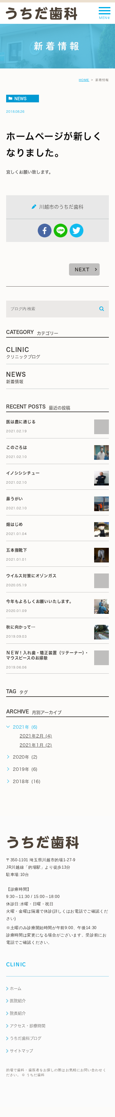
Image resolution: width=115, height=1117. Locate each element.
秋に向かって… (21, 627)
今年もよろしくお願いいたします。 (40, 601)
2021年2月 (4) (36, 736)
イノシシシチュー (23, 473)
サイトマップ (21, 1051)
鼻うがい (14, 499)
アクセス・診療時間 (27, 1026)
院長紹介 (18, 1013)
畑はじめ (14, 524)
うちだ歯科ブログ (25, 1038)
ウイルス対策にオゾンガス (31, 576)
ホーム (15, 989)
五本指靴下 (16, 550)
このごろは (16, 447)
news (20, 98)
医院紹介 (18, 1001)
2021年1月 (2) (36, 745)
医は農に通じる (23, 422)
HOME (84, 80)
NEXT (82, 269)
